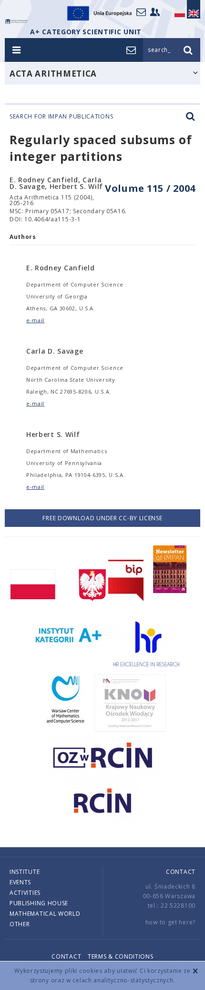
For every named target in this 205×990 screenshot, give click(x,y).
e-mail (35, 320)
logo (17, 21)
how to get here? (170, 922)
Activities (25, 893)
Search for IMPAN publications (61, 116)
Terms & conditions (121, 956)
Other (20, 924)
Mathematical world (45, 914)
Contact (180, 872)
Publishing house (39, 903)
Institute (25, 872)
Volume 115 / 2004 (150, 188)
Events (20, 882)
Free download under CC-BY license (102, 518)
